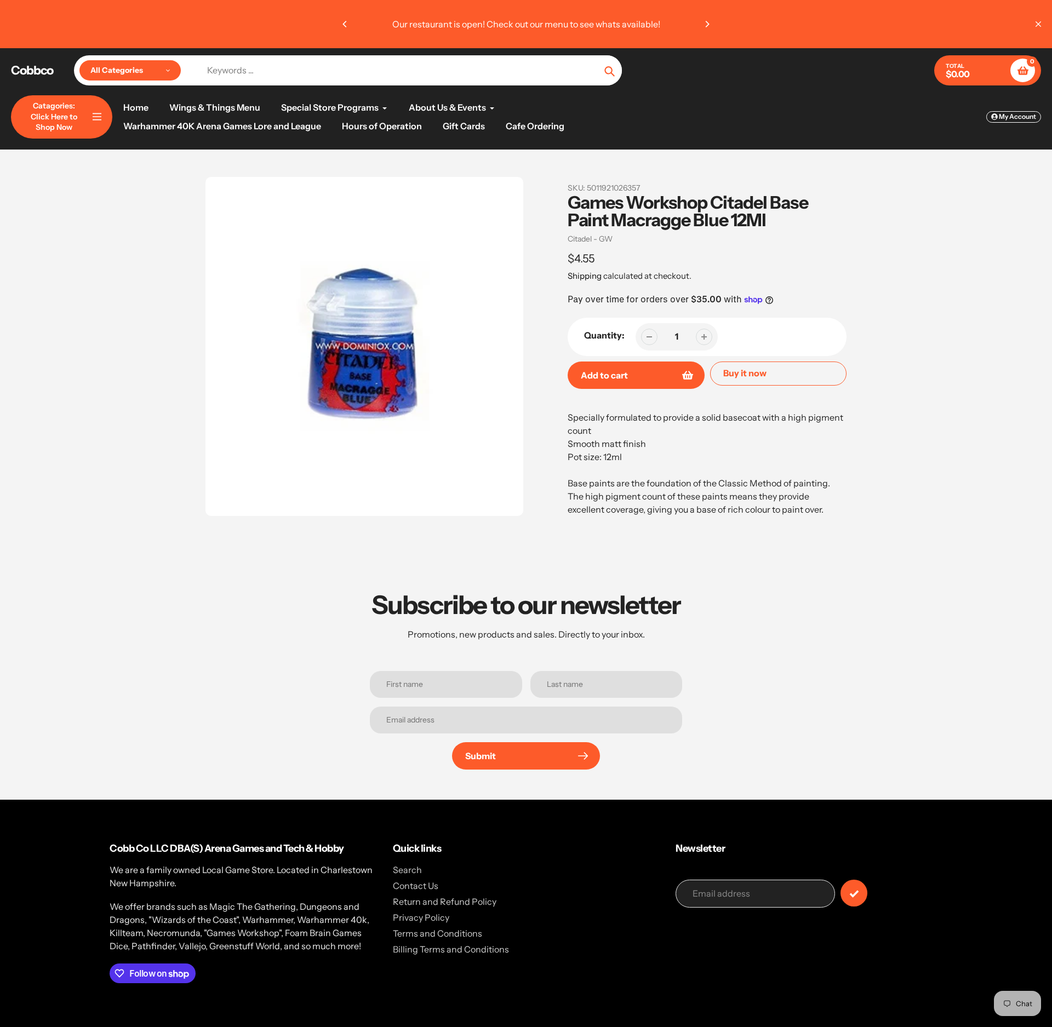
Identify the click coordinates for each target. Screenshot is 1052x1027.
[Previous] (345, 24)
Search (407, 869)
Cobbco (32, 71)
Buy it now (745, 373)
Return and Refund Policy (444, 901)
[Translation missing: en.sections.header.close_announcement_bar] (1038, 24)
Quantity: (604, 335)
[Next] (706, 24)
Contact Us (415, 885)
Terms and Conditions (437, 933)
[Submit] (854, 893)
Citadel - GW (590, 239)
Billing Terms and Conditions (451, 949)
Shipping (585, 276)
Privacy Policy (421, 917)
